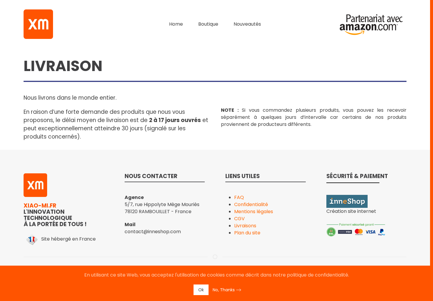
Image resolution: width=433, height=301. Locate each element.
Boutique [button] (208, 24)
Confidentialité (251, 204)
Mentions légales (253, 211)
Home (176, 24)
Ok (201, 290)
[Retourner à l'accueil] (38, 24)
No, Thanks (224, 290)
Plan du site (247, 232)
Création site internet (351, 211)
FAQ (239, 197)
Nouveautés (247, 24)
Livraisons (245, 225)
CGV (239, 218)
